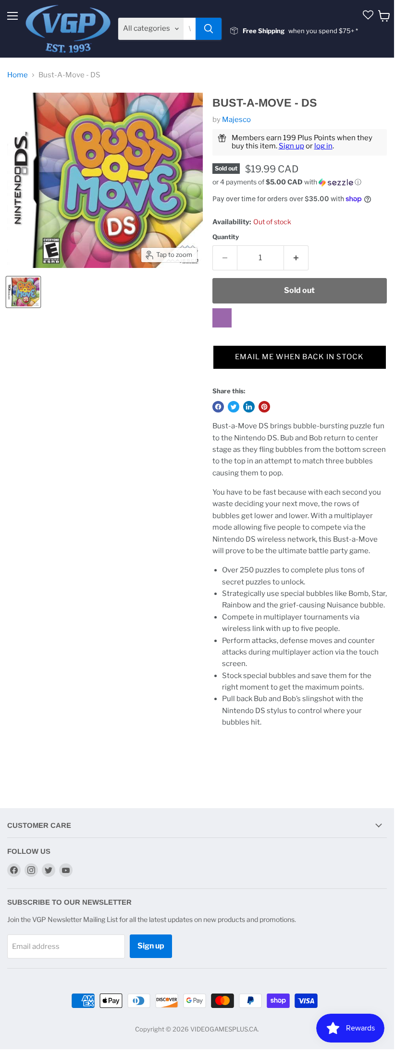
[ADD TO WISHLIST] (222, 317)
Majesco (236, 119)
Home (17, 75)
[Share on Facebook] (218, 406)
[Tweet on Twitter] (233, 406)
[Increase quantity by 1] (296, 257)
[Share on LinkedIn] (249, 406)
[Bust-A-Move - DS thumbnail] (23, 292)
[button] (299, 182)
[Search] (209, 29)
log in (323, 146)
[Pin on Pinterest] (264, 406)
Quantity (225, 237)
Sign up (291, 146)
